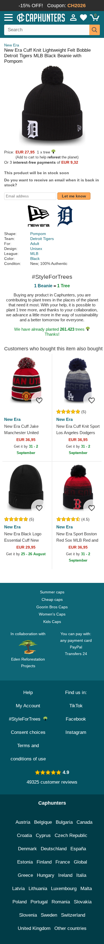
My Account (28, 705)
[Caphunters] (30, 17)
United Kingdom (34, 928)
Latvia (18, 888)
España (78, 848)
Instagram (75, 732)
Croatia (24, 835)
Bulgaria (64, 822)
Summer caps (52, 592)
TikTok (76, 705)
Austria (23, 822)
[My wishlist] (83, 17)
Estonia (25, 862)
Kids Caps (52, 621)
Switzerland (73, 915)
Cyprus (43, 835)
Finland (44, 862)
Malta (86, 888)
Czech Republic (71, 835)
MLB (34, 253)
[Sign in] (73, 17)
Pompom (38, 233)
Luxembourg (64, 888)
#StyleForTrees (26, 719)
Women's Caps (52, 614)
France (62, 862)
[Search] (94, 30)
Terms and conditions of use (28, 752)
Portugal (39, 901)
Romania (61, 901)
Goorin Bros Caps (52, 607)
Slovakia (83, 901)
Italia (81, 875)
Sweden (49, 915)
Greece (25, 875)
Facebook (76, 719)
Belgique (43, 822)
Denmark (27, 848)
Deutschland (54, 848)
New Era (11, 45)
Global (80, 862)
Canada (84, 822)
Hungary (45, 875)
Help (28, 692)
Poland (19, 901)
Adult (34, 243)
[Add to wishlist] (39, 400)
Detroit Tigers (42, 238)
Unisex (36, 248)
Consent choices (28, 732)
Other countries (70, 928)
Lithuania (38, 888)
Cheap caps (52, 599)
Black (35, 258)
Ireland (65, 875)
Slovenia (28, 915)
